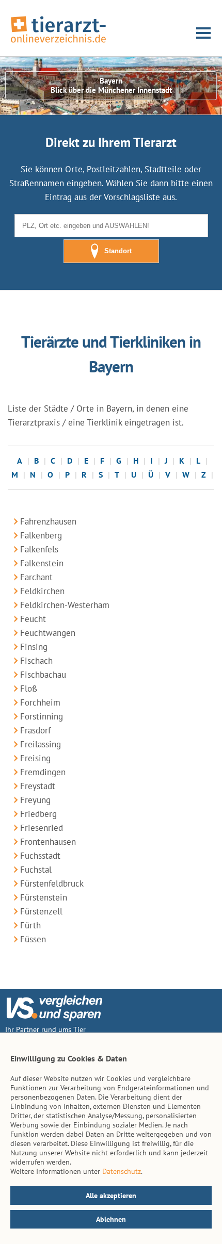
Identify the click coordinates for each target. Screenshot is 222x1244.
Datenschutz (121, 1171)
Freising (35, 758)
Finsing (33, 646)
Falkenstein (42, 563)
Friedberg (38, 814)
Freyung (35, 800)
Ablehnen (111, 1219)
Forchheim (40, 702)
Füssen (33, 939)
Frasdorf (35, 730)
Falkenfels (39, 549)
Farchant (36, 577)
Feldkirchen (42, 591)
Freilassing (40, 744)
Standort (118, 251)
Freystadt (37, 786)
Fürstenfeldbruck (52, 883)
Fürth (30, 925)
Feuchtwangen (47, 633)
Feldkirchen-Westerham (64, 605)
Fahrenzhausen (48, 521)
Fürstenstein (43, 897)
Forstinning (41, 716)
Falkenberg (41, 535)
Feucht (33, 619)
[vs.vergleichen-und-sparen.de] (54, 1018)
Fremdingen (43, 772)
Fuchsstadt (40, 855)
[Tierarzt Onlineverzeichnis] (58, 43)
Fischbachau (43, 674)
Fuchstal (36, 869)
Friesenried (41, 827)
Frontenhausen (48, 841)
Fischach (36, 660)
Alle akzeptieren (111, 1195)
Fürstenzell (41, 911)
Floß (28, 688)
